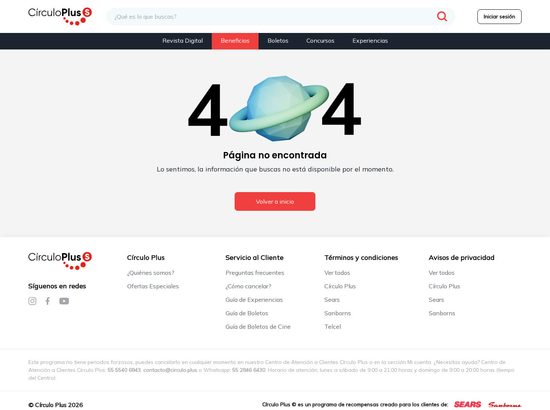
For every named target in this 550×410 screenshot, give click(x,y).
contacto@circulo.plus (170, 370)
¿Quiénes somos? (150, 272)
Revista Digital (182, 40)
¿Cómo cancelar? (248, 286)
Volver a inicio (275, 201)
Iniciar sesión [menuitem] (499, 16)
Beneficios (235, 40)
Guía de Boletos (247, 313)
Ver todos (337, 272)
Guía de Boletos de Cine (258, 326)
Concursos (320, 40)
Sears (332, 299)
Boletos (278, 40)
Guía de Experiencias (254, 299)
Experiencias (370, 40)
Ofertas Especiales (153, 286)
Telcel (332, 326)
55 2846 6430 (248, 370)
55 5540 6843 (124, 370)
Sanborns (337, 313)
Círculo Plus (340, 286)
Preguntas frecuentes (255, 272)
